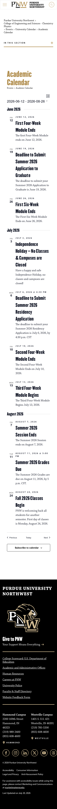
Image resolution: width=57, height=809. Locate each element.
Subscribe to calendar (27, 547)
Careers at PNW (12, 679)
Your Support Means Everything (21, 644)
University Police (12, 685)
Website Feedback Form (16, 697)
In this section (15, 42)
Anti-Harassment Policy (32, 774)
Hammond (13, 742)
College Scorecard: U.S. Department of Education (24, 660)
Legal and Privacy (11, 774)
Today (28, 537)
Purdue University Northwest (27, 591)
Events (10, 88)
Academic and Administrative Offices (24, 668)
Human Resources (13, 674)
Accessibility (8, 770)
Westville (42, 738)
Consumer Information (27, 770)
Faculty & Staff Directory (17, 691)
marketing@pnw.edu (14, 787)
